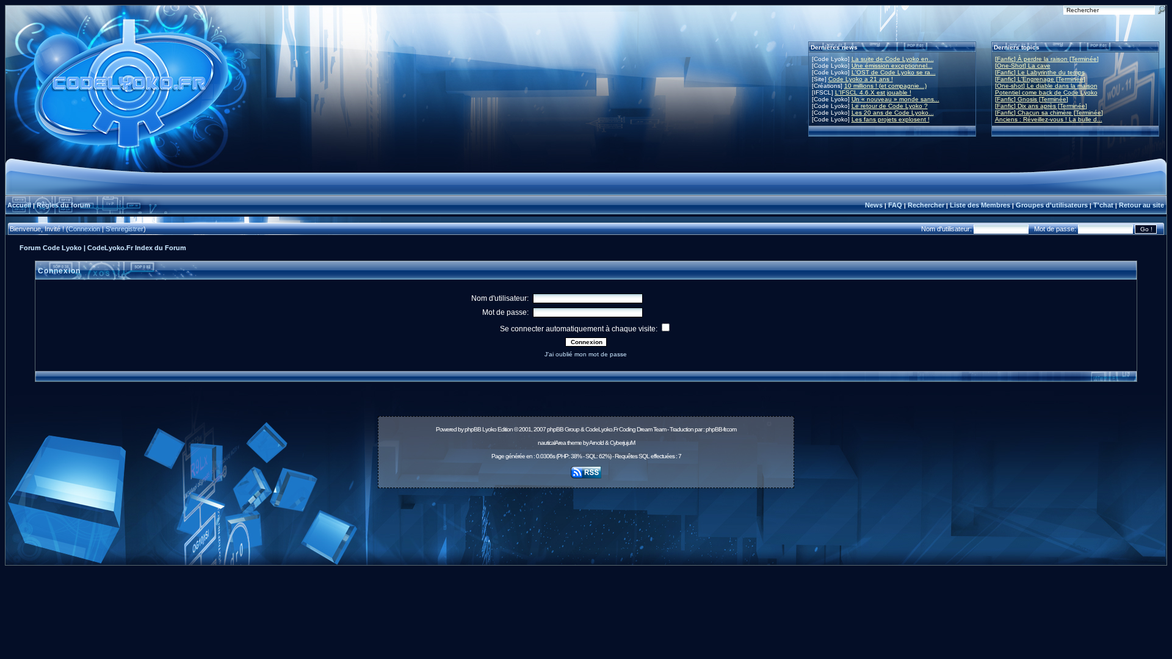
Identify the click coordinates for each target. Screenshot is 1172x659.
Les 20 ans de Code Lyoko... (893, 112)
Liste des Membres (980, 205)
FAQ (895, 205)
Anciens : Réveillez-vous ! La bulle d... (1048, 119)
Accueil (19, 205)
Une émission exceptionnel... (892, 65)
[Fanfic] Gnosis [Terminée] (1031, 99)
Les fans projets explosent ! (891, 119)
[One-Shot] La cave (1023, 65)
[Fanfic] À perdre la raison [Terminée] (1047, 59)
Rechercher (926, 205)
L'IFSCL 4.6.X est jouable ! (873, 92)
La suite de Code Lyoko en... (893, 59)
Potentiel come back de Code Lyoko (1046, 92)
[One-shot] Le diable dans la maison (1046, 85)
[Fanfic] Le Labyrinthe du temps (1040, 72)
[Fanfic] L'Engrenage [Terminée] (1040, 79)
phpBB (473, 429)
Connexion (84, 228)
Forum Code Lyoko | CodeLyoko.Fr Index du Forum (103, 247)
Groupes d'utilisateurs (1052, 205)
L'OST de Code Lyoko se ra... (894, 72)
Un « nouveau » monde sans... (895, 99)
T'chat (1103, 205)
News (874, 205)
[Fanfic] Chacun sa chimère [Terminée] (1049, 112)
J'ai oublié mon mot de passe (585, 354)
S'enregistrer (124, 228)
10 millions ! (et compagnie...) (885, 85)
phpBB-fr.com (721, 429)
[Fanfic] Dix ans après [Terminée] (1041, 106)
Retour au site (1141, 205)
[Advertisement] (586, 520)
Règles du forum (63, 205)
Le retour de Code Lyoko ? (890, 106)
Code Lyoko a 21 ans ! (860, 79)
